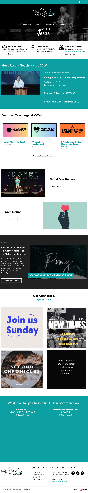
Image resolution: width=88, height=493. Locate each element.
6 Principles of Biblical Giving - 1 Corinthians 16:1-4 (71, 144)
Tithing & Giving (43, 46)
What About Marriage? (14, 142)
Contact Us (26, 490)
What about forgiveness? (38, 143)
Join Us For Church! (15, 46)
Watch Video (62, 85)
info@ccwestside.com (59, 482)
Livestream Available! (73, 46)
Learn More (56, 186)
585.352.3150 (57, 479)
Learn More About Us (11, 281)
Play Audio (50, 85)
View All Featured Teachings (44, 156)
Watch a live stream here (74, 52)
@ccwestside (44, 299)
